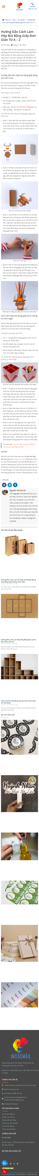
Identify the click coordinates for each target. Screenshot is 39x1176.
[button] (3, 6)
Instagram (31, 518)
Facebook (16, 518)
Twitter (24, 518)
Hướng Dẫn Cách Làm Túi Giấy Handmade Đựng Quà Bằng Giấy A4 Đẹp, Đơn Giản (18, 581)
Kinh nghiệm (21, 20)
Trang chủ (7, 20)
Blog (14, 20)
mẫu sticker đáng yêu (26, 107)
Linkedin (13, 521)
